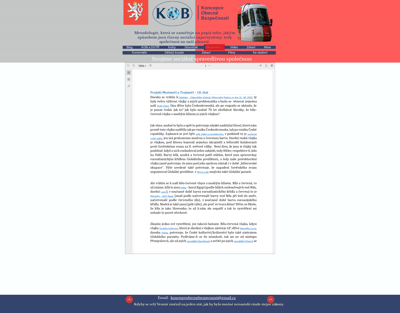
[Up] (129, 299)
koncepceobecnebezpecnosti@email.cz (203, 298)
